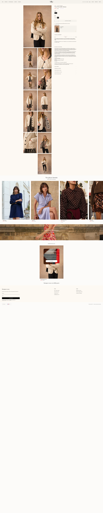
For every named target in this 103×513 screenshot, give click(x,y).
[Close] (58, 250)
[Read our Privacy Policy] (56, 258)
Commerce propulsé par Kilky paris (97, 302)
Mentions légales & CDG (79, 290)
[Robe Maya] (45, 200)
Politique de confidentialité (12, 298)
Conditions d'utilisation (79, 291)
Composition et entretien (58, 68)
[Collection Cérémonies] (51, 232)
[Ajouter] (75, 31)
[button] (2, 2)
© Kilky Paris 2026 (91, 302)
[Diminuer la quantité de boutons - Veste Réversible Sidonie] (55, 21)
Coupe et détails (57, 66)
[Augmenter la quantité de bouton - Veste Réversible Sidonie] (58, 21)
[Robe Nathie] (57, 29)
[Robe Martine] (16, 200)
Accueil (55, 5)
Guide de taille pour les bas (58, 70)
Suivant (102, 200)
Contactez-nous (56, 291)
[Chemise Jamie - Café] (74, 200)
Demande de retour (56, 290)
